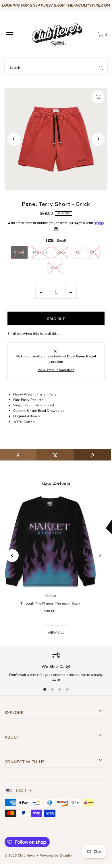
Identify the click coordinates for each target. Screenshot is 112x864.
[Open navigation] (10, 34)
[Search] (101, 67)
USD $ (21, 790)
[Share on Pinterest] (92, 454)
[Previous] (13, 139)
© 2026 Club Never (20, 855)
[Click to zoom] (98, 96)
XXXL (55, 268)
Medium (40, 252)
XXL (93, 252)
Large (61, 252)
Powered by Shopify (56, 855)
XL (78, 252)
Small (19, 252)
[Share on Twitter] (55, 454)
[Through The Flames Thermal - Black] (50, 541)
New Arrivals (56, 484)
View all (56, 632)
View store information (56, 370)
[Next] (98, 139)
